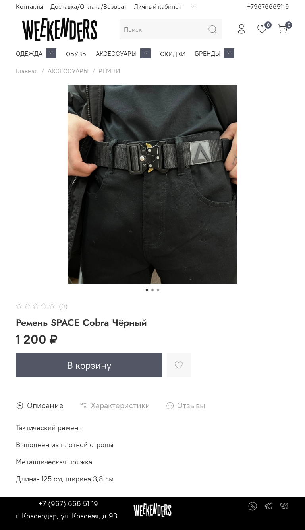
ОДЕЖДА (29, 53)
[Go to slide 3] (158, 290)
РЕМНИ (109, 71)
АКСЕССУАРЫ (116, 53)
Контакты (29, 6)
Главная (27, 71)
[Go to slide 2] (152, 290)
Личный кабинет (157, 6)
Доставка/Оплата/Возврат (88, 6)
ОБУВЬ (76, 54)
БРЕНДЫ (207, 53)
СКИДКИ (172, 54)
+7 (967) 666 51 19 (68, 503)
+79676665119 (268, 6)
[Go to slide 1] (147, 290)
